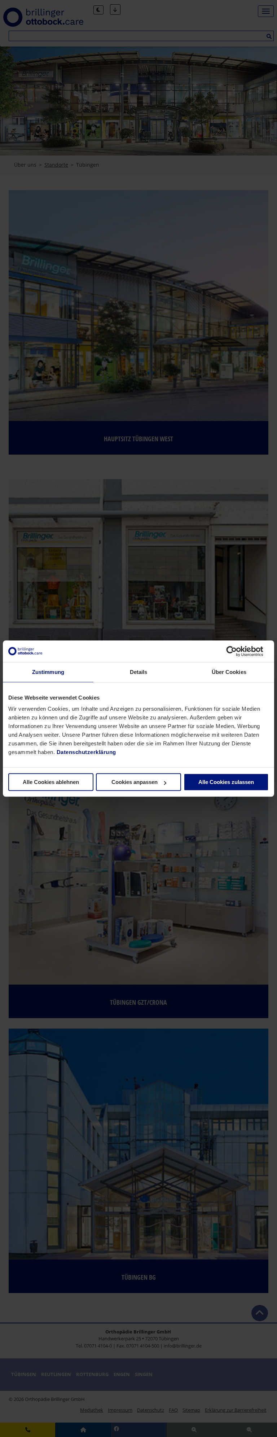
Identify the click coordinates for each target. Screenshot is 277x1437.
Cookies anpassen (134, 782)
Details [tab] (139, 672)
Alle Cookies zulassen (226, 782)
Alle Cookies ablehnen (51, 782)
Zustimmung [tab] (48, 672)
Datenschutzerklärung (86, 752)
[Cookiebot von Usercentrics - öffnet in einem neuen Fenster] (237, 651)
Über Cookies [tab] (229, 672)
